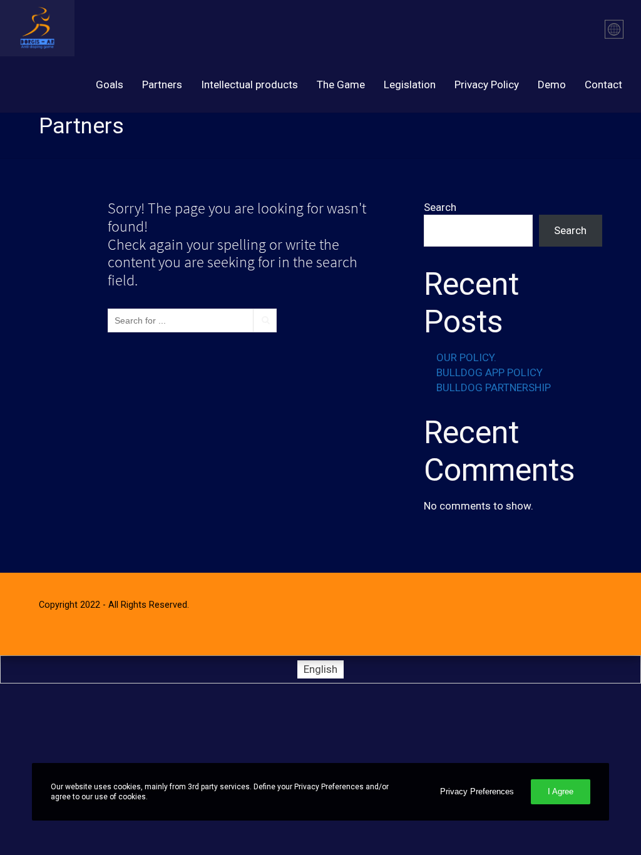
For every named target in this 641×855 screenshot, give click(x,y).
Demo (552, 84)
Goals (109, 84)
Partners (162, 84)
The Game (341, 84)
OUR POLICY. (466, 357)
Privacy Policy (486, 84)
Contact (603, 84)
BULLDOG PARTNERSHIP (493, 387)
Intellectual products (249, 84)
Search (440, 207)
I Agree (560, 791)
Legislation (410, 84)
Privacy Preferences (477, 791)
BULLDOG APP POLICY (489, 372)
